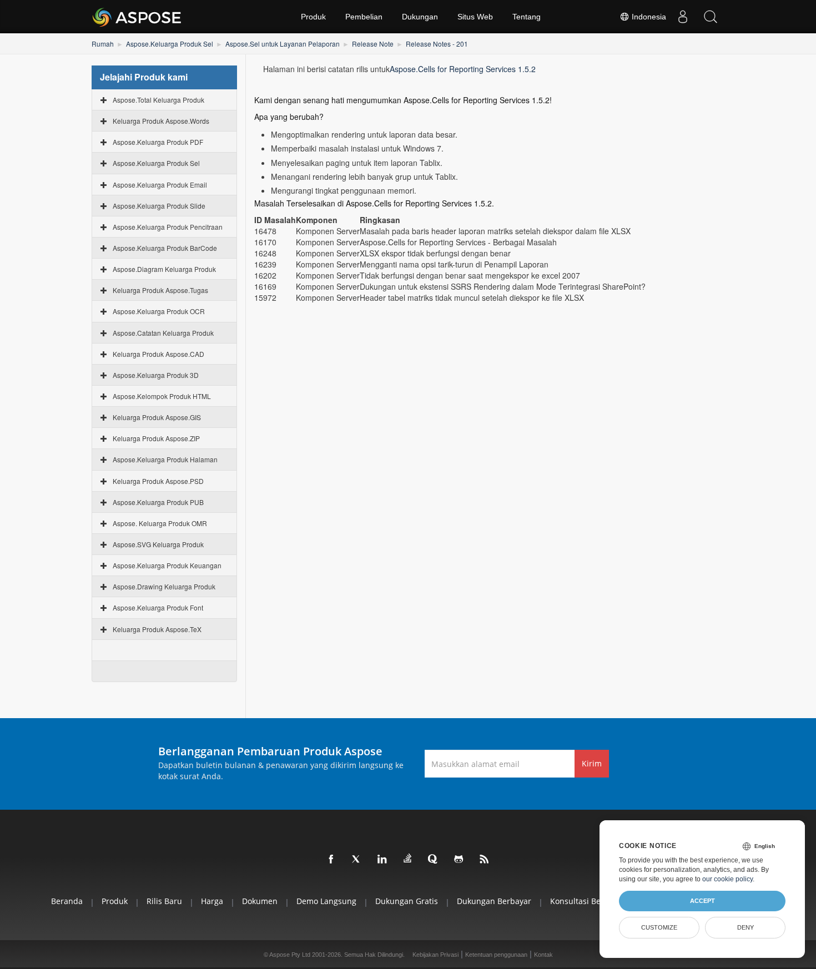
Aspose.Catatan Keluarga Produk (163, 332)
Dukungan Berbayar (494, 901)
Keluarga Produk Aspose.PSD (158, 481)
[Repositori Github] (459, 859)
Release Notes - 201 (437, 43)
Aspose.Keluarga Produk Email (160, 184)
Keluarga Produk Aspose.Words (161, 120)
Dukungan (420, 16)
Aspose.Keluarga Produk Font (158, 607)
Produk (313, 16)
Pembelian (363, 16)
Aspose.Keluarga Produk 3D (156, 375)
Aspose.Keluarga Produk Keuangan (167, 565)
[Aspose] (137, 17)
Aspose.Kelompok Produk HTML (162, 396)
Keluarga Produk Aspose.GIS (157, 417)
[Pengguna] (683, 16)
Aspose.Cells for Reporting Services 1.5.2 (463, 68)
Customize (659, 927)
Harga (212, 901)
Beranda (67, 901)
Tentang (526, 16)
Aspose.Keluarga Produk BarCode (165, 248)
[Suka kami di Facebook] (331, 859)
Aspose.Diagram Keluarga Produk (164, 269)
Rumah (103, 43)
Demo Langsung (326, 901)
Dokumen (260, 901)
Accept (702, 900)
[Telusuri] (710, 16)
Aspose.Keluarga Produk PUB (158, 502)
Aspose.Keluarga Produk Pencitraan (168, 226)
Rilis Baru (164, 901)
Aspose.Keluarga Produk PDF (158, 142)
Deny (745, 927)
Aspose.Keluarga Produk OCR (159, 311)
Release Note (373, 43)
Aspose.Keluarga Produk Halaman (165, 459)
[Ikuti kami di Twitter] (357, 859)
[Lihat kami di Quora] (433, 859)
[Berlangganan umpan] (484, 859)
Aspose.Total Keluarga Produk (158, 99)
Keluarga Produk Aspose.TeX (157, 629)
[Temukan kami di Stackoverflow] (408, 858)
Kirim (592, 763)
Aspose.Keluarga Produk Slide (159, 205)
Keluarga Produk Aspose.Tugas (160, 290)
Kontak (543, 954)
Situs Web (475, 16)
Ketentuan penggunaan (496, 954)
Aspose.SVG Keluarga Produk (158, 544)
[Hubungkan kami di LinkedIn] (382, 859)
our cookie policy (727, 879)
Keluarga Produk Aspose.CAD (158, 354)
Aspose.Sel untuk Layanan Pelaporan (282, 43)
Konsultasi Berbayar (587, 901)
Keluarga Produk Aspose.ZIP (156, 438)
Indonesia (647, 16)
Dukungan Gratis (406, 901)
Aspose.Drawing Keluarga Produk (164, 586)
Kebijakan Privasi (435, 954)
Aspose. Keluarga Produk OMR (160, 523)
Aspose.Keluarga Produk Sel (169, 43)
